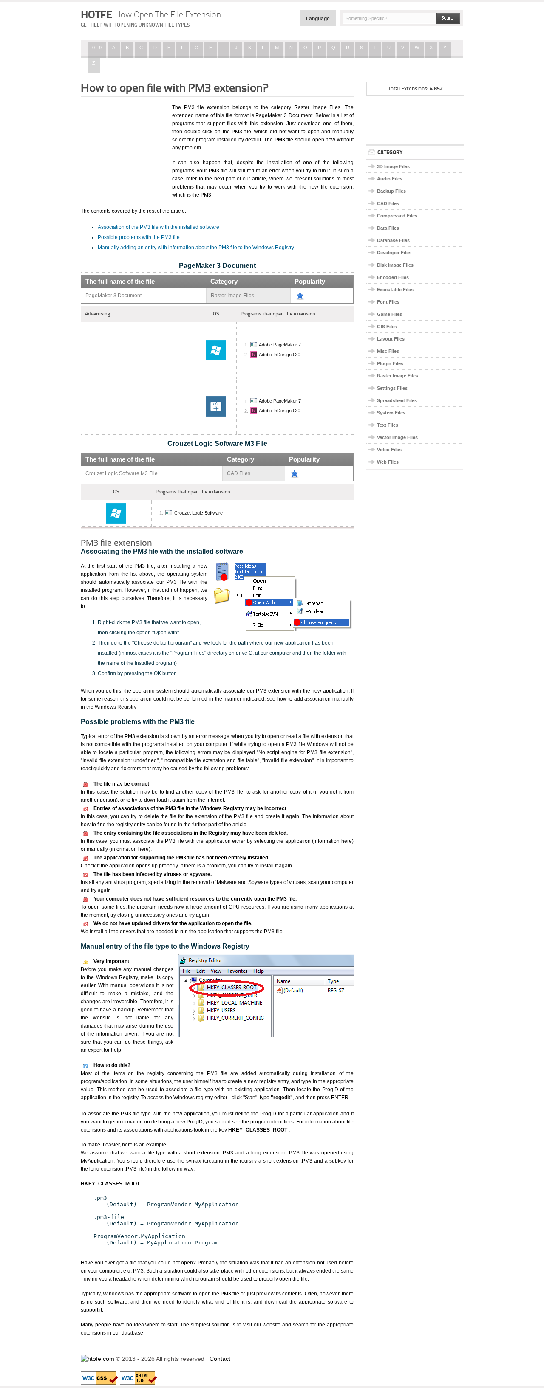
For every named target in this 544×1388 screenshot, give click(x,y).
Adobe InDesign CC (279, 354)
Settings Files (392, 388)
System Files (391, 412)
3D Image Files (393, 166)
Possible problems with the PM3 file (139, 237)
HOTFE (151, 14)
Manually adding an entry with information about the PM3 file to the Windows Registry (196, 248)
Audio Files (389, 178)
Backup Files (391, 191)
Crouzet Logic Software (198, 512)
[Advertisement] (123, 145)
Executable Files (395, 289)
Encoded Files (393, 277)
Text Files (387, 425)
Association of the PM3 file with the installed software (158, 227)
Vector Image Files (397, 437)
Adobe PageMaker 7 (280, 344)
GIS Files (387, 326)
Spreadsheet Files (397, 400)
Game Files (389, 314)
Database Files (393, 240)
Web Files (388, 462)
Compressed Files (397, 215)
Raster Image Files (397, 375)
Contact (220, 1358)
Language (318, 18)
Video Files (389, 449)
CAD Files (388, 203)
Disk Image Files (395, 264)
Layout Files (391, 338)
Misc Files (388, 351)
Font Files (388, 301)
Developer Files (394, 252)
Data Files (388, 228)
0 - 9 (97, 47)
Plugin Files (390, 363)
